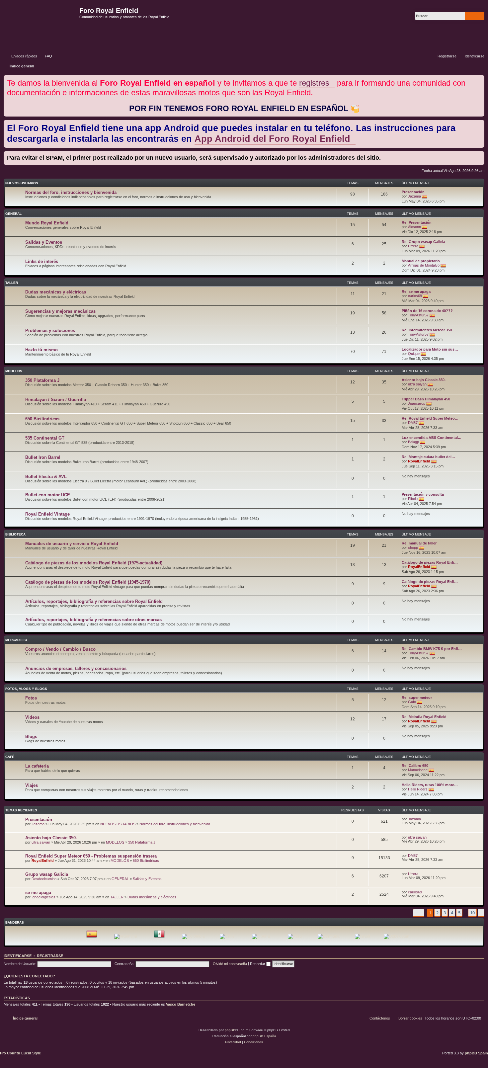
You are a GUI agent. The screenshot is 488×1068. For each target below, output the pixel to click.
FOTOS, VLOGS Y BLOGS (26, 689)
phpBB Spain (476, 1053)
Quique (414, 354)
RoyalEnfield (419, 461)
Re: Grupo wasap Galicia (423, 242)
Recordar (258, 964)
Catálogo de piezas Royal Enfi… (430, 562)
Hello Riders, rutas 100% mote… (430, 785)
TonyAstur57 (418, 315)
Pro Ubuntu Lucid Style (20, 1053)
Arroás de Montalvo (424, 265)
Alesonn (414, 227)
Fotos (31, 698)
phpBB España (264, 1036)
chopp (413, 547)
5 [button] (459, 913)
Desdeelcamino (44, 879)
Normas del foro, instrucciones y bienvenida (71, 192)
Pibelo (413, 499)
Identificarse (18, 956)
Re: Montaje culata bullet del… (428, 457)
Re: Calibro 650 (415, 766)
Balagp (413, 442)
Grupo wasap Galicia (46, 874)
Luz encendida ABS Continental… (431, 438)
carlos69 (415, 296)
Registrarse (50, 956)
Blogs (31, 736)
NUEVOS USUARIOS (21, 183)
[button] (418, 913)
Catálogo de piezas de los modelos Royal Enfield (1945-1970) (87, 582)
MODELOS (13, 371)
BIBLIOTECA (15, 534)
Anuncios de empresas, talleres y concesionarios (75, 668)
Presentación (413, 192)
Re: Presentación (417, 222)
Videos (32, 717)
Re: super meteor (417, 697)
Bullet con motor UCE (47, 494)
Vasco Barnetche (180, 1004)
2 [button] (437, 913)
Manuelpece (418, 770)
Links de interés (41, 261)
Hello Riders (418, 789)
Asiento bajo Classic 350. (424, 380)
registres (314, 82)
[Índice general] (40, 21)
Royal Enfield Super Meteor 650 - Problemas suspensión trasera (91, 856)
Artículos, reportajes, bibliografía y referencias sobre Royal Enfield (94, 601)
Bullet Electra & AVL (46, 476)
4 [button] (452, 913)
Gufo (412, 702)
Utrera (413, 246)
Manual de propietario (421, 261)
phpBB (230, 1030)
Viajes (31, 785)
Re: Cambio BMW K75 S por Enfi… (432, 649)
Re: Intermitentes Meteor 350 (427, 330)
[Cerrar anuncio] (480, 78)
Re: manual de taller (419, 543)
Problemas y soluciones (50, 330)
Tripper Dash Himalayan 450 (426, 399)
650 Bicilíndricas (42, 418)
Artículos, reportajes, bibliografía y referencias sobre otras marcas (93, 619)
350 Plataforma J (42, 380)
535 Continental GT (44, 438)
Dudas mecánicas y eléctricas (55, 291)
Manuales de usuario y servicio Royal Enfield (71, 543)
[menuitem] (45, 56)
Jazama (414, 196)
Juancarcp (416, 403)
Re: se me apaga (416, 291)
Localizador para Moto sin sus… (430, 349)
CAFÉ (9, 757)
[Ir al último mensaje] (424, 819)
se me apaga (38, 892)
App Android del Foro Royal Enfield (272, 139)
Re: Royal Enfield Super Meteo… (430, 418)
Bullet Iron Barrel (42, 457)
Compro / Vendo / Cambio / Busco (60, 649)
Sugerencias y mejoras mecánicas (60, 311)
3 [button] (445, 913)
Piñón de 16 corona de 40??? (427, 311)
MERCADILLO (16, 640)
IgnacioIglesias (43, 897)
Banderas (14, 922)
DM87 (413, 423)
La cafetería (37, 766)
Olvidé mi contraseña (230, 964)
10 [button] (472, 913)
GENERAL (13, 213)
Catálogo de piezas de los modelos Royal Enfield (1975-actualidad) (93, 562)
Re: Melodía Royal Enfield (424, 717)
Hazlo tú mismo (41, 349)
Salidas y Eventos (43, 242)
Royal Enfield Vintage (47, 514)
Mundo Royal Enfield (46, 222)
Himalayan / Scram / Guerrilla (55, 399)
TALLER (11, 283)
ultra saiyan (417, 384)
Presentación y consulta (423, 494)
